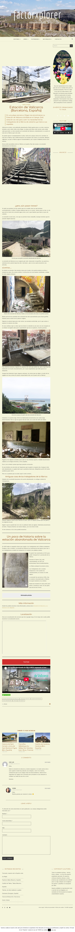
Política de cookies (59, 907)
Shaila (5, 704)
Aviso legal (41, 907)
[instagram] (4, 907)
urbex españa (21, 700)
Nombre (4, 813)
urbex (15, 700)
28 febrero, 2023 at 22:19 (14, 763)
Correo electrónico (7, 820)
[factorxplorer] (37, 18)
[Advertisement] (26, 55)
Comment (4, 835)
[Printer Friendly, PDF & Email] (6, 694)
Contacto (58, 39)
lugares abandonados (36, 698)
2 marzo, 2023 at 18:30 (17, 789)
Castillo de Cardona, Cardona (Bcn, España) (42, 746)
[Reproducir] (55, 132)
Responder (47, 762)
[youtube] (9, 907)
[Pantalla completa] (71, 132)
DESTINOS (16, 39)
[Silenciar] (68, 132)
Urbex (25, 39)
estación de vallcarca (25, 698)
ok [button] (49, 930)
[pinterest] (7, 907)
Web (3, 827)
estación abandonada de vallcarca (10, 698)
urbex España (26, 104)
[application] (63, 128)
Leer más (53, 930)
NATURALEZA (47, 39)
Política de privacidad (49, 907)
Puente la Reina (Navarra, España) (11, 880)
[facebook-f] (2, 907)
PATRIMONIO (35, 39)
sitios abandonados (7, 700)
